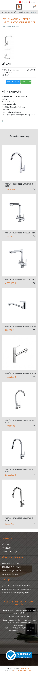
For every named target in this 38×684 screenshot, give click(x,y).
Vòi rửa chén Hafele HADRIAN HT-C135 (20, 326)
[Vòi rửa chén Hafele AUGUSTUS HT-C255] (19, 163)
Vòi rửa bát (5, 97)
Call (36, 210)
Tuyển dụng (6, 548)
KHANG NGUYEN (25, 668)
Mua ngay (27, 82)
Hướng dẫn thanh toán (11, 567)
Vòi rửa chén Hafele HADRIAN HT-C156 (20, 373)
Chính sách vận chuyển (11, 571)
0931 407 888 (16, 586)
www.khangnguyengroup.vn (20, 592)
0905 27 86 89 (26, 586)
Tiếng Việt (24, 2)
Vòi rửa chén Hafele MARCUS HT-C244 (20, 280)
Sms (36, 214)
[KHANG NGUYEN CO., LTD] (19, 7)
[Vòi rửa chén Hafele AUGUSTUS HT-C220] (19, 399)
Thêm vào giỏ (14, 82)
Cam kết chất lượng (10, 551)
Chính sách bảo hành (10, 574)
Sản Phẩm (14, 12)
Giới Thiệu (5, 544)
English (33, 2)
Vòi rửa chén (23, 12)
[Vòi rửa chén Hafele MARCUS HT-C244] (19, 258)
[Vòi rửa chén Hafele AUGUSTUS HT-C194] (19, 497)
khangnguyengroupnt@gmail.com (20, 589)
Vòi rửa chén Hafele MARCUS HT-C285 (20, 233)
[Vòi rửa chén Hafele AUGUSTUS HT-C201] (19, 448)
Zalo (36, 206)
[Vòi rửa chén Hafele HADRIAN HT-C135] (19, 305)
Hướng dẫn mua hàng (10, 563)
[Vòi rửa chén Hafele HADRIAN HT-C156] (19, 352)
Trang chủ (5, 12)
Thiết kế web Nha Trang (23, 671)
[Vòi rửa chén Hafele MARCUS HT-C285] (19, 212)
